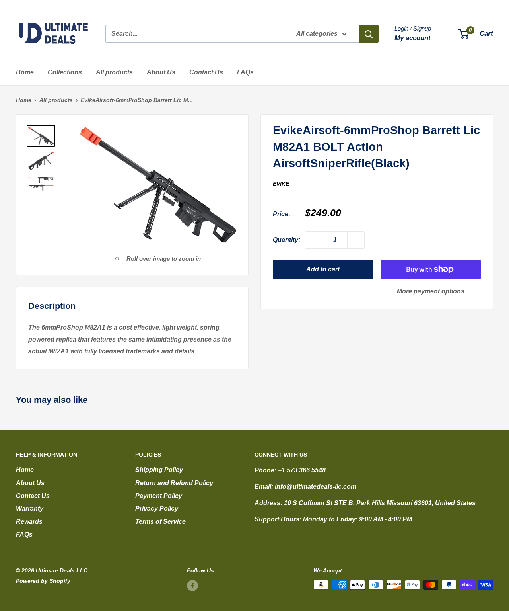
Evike (281, 183)
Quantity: (286, 239)
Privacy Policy (156, 508)
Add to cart (323, 269)
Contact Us (206, 72)
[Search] (369, 34)
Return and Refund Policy (174, 483)
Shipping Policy (159, 470)
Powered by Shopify (43, 581)
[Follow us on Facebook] (192, 585)
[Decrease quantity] (313, 240)
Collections (65, 72)
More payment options (430, 291)
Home (25, 72)
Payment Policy (158, 495)
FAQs (245, 72)
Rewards (29, 521)
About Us (161, 72)
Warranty (29, 508)
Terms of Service (160, 521)
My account (412, 38)
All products (114, 72)
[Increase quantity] (356, 240)
